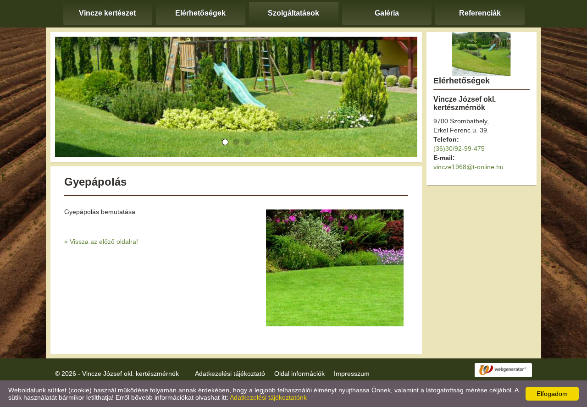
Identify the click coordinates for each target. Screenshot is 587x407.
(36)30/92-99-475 (459, 148)
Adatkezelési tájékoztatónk (268, 397)
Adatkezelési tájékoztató (230, 373)
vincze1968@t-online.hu (468, 166)
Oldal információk (299, 373)
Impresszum (352, 373)
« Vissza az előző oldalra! (101, 241)
